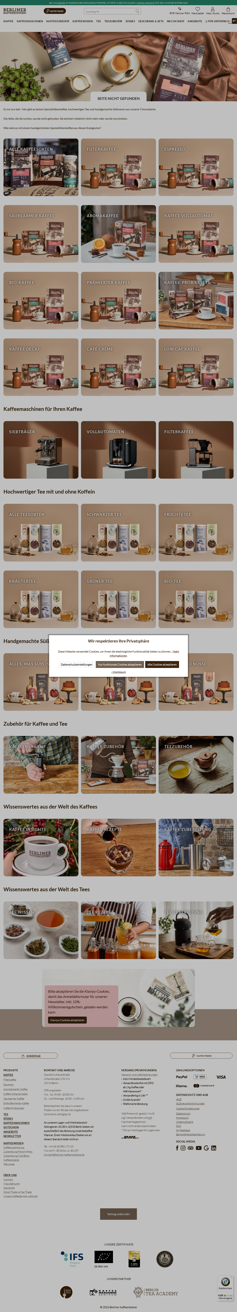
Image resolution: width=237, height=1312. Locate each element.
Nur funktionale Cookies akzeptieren (120, 664)
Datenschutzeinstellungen (76, 664)
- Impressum (118, 672)
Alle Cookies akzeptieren (162, 664)
